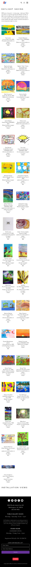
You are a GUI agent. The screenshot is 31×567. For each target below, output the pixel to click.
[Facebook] (19, 500)
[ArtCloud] (9, 500)
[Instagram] (15, 500)
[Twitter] (12, 500)
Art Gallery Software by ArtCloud (19, 563)
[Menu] (27, 2)
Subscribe (15, 552)
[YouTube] (22, 500)
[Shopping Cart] (24, 3)
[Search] (21, 2)
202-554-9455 (15, 509)
